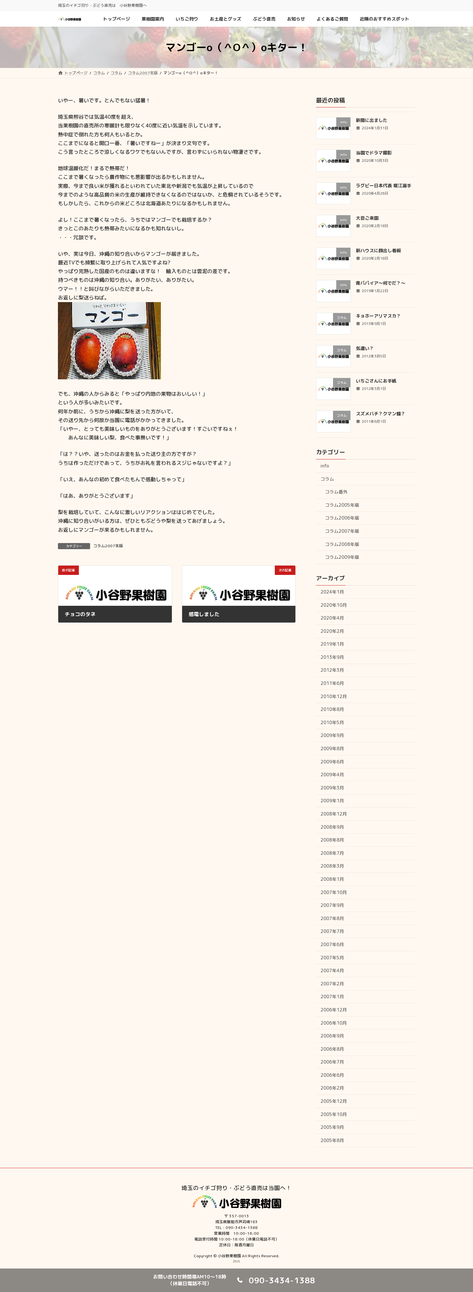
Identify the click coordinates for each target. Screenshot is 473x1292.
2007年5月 (332, 957)
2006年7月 (332, 1062)
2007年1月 (332, 996)
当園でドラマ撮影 (374, 153)
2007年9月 (332, 905)
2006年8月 (332, 1049)
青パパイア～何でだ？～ (380, 283)
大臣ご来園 (367, 218)
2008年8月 (332, 840)
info (324, 466)
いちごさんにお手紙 (376, 381)
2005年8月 (332, 1140)
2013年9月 (332, 657)
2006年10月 (333, 1023)
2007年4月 (332, 970)
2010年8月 (332, 709)
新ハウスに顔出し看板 (378, 250)
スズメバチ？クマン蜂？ (380, 414)
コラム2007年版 (108, 546)
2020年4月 (332, 618)
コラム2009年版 (342, 557)
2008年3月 (332, 866)
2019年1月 (332, 644)
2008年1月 (332, 879)
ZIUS (236, 1261)
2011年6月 (332, 683)
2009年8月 (332, 748)
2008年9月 (332, 827)
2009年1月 (332, 801)
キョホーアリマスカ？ (378, 316)
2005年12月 (333, 1101)
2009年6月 (332, 762)
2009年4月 (332, 774)
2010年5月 (332, 722)
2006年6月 (332, 1075)
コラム (327, 478)
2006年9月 (332, 1036)
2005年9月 (332, 1127)
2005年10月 (333, 1114)
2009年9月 (332, 735)
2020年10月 (333, 605)
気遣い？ (365, 348)
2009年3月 (332, 788)
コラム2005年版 (342, 505)
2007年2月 (332, 984)
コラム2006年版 (342, 518)
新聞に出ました (371, 120)
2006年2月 (332, 1088)
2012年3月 (332, 670)
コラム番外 (336, 492)
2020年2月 (332, 631)
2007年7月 (332, 931)
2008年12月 (333, 814)
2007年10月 (333, 892)
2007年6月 (332, 944)
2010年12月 (333, 696)
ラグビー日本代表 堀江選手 (383, 185)
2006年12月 (333, 1010)
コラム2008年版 (342, 544)
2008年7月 (332, 853)
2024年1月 (332, 592)
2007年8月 (332, 918)
